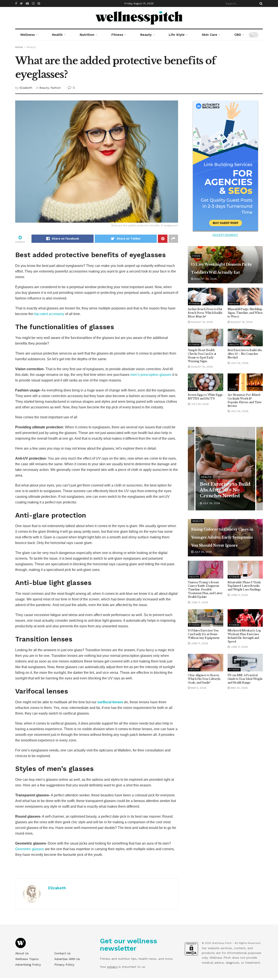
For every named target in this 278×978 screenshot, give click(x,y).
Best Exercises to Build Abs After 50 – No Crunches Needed (245, 353)
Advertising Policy (28, 964)
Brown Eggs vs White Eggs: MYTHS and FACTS (205, 396)
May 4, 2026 (198, 687)
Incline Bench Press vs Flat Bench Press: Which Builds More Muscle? (205, 312)
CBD (237, 35)
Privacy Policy (64, 964)
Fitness (117, 35)
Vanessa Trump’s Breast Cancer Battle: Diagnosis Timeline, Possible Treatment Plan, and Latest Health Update (205, 589)
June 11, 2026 (199, 602)
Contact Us (62, 953)
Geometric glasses (29, 849)
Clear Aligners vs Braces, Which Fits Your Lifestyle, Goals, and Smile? (204, 679)
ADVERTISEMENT (225, 235)
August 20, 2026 (205, 278)
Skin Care (209, 35)
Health (57, 35)
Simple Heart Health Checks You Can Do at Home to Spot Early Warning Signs (202, 355)
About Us (22, 953)
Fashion (55, 87)
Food (196, 256)
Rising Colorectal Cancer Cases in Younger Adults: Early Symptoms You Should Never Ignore (222, 537)
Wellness (27, 35)
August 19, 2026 (201, 322)
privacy (112, 966)
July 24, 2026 (239, 363)
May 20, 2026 (239, 687)
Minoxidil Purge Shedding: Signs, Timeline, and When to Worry (245, 312)
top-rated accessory (49, 314)
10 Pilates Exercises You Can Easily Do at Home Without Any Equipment (203, 634)
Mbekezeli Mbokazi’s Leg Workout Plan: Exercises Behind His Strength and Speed (244, 636)
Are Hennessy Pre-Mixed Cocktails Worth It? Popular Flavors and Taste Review (245, 400)
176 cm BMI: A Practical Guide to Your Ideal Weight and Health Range (245, 679)
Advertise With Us (67, 959)
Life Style (177, 35)
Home (19, 47)
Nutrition (87, 35)
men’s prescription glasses (150, 374)
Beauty (146, 35)
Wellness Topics (27, 959)
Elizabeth (25, 87)
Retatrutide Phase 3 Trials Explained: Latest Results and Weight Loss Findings (244, 586)
